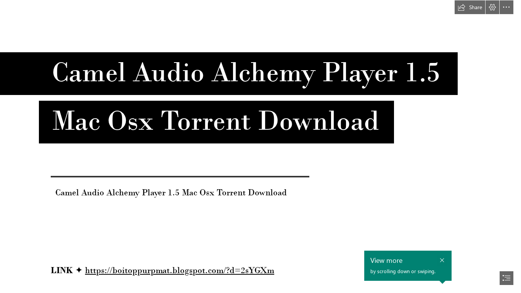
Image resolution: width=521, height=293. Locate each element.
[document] (260, 146)
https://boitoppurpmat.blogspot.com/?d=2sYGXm (179, 270)
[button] (470, 7)
